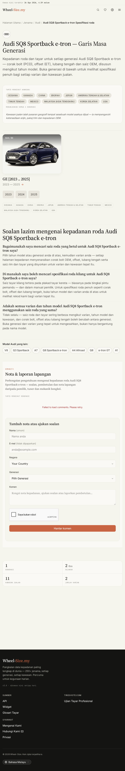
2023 (8, 194)
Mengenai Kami (12, 725)
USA (105, 101)
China (42, 95)
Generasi (14, 472)
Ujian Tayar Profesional (78, 701)
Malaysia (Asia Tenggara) (59, 101)
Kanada (28, 95)
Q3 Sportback (21, 350)
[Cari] (98, 10)
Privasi (7, 737)
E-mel (22, 443)
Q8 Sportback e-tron (55, 350)
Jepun (69, 95)
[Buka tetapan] (112, 10)
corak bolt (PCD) (19, 64)
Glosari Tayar (11, 712)
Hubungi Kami (11, 731)
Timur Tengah (16, 101)
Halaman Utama (12, 22)
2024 (21, 194)
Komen (13, 486)
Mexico (34, 101)
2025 (34, 194)
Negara (13, 457)
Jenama (27, 22)
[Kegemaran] (105, 10)
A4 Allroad (78, 350)
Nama (16, 430)
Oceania (13, 95)
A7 (36, 350)
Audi (37, 22)
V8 (6, 350)
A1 (116, 350)
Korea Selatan (88, 101)
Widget (7, 706)
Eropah (55, 95)
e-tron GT (104, 350)
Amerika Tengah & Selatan (93, 95)
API (5, 701)
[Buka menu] (119, 10)
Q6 (91, 350)
